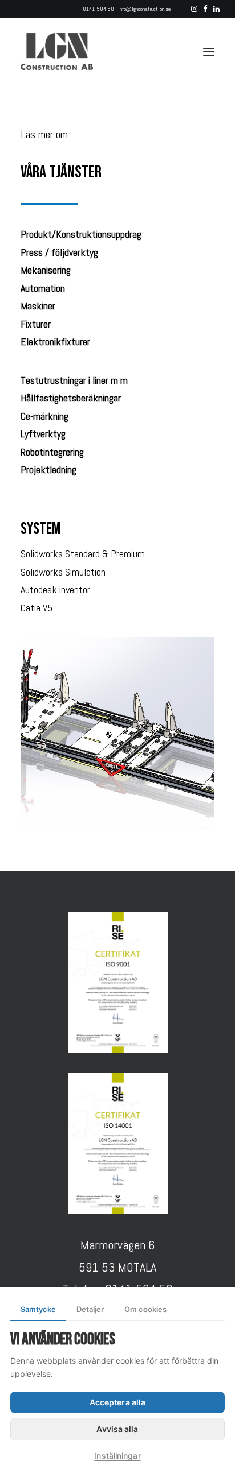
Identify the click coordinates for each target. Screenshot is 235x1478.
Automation (43, 288)
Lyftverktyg (43, 433)
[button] (194, 9)
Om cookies (145, 1309)
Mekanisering (46, 269)
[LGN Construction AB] (57, 51)
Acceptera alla (117, 1402)
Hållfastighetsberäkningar (71, 397)
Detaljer (90, 1309)
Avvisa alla (117, 1429)
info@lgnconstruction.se (144, 9)
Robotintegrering (52, 451)
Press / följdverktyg (59, 252)
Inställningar (117, 1455)
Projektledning (48, 469)
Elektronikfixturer (55, 341)
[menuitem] (194, 9)
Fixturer (36, 323)
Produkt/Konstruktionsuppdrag (81, 234)
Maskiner (38, 305)
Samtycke (38, 1309)
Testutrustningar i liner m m (74, 380)
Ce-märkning (44, 416)
